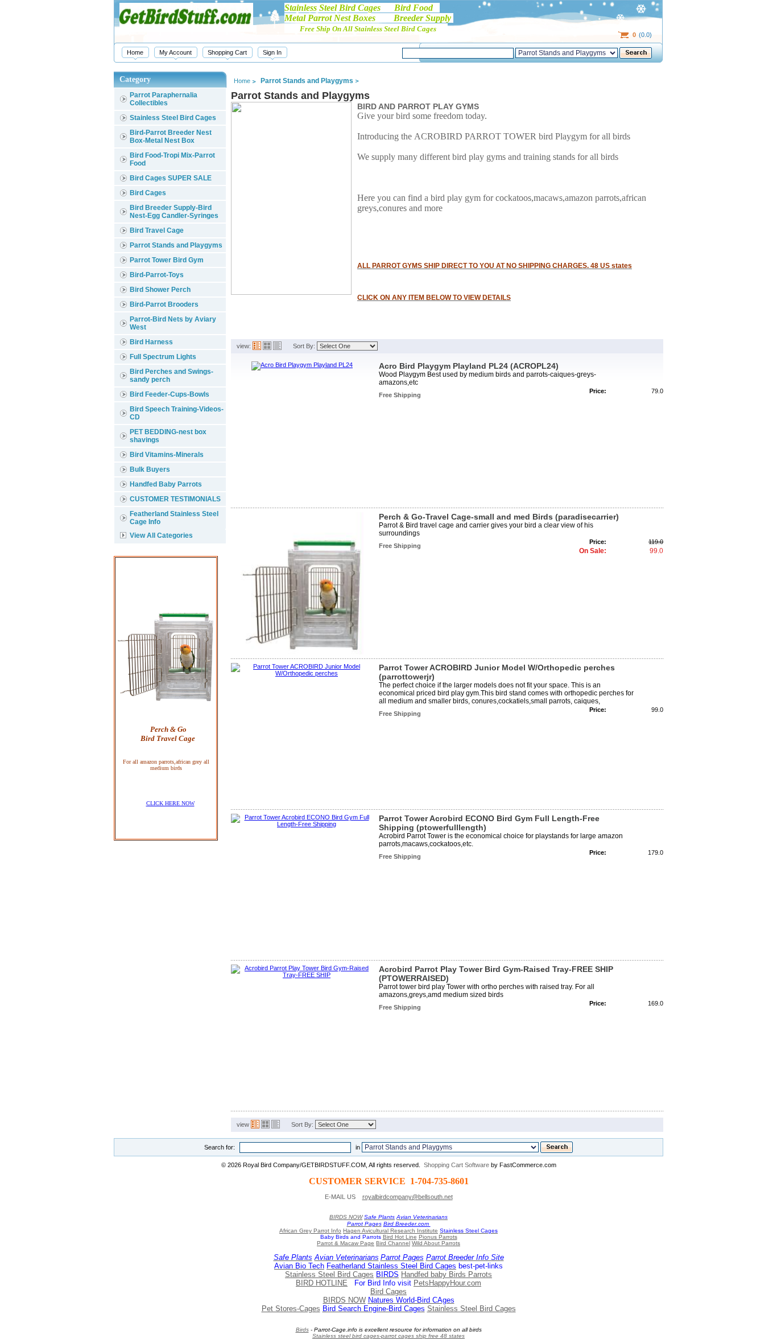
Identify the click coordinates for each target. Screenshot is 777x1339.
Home (135, 52)
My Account (175, 52)
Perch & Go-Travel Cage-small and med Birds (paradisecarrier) (499, 516)
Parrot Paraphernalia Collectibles (163, 99)
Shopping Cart (227, 52)
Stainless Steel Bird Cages (173, 118)
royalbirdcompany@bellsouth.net (407, 1196)
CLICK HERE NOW (170, 803)
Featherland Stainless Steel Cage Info (174, 518)
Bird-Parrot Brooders (164, 304)
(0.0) (642, 34)
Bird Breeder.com (407, 1224)
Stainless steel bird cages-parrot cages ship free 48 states (388, 1336)
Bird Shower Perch (160, 290)
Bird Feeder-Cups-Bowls (169, 394)
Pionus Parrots (438, 1237)
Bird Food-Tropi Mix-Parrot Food (172, 159)
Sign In (272, 52)
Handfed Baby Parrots (166, 484)
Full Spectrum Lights (163, 357)
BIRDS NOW (345, 1217)
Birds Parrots (470, 1274)
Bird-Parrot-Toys (157, 275)
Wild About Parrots (436, 1243)
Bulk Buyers (150, 469)
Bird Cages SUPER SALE (171, 178)
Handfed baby (425, 1274)
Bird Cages (148, 193)
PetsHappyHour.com (447, 1283)
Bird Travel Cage (157, 230)
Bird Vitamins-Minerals (167, 455)
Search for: (219, 1147)
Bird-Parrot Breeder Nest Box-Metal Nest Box (171, 137)
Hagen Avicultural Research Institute (390, 1230)
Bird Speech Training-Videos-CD (177, 413)
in (358, 1147)
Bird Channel (393, 1243)
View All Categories (161, 535)
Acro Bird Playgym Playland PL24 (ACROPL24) (469, 365)
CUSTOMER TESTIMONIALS (175, 499)
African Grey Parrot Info (310, 1230)
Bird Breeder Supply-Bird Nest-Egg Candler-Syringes (174, 212)
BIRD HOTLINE (322, 1283)
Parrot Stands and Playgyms (176, 245)
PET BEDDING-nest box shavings (168, 436)
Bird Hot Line (400, 1237)
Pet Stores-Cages (291, 1308)
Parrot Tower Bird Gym (167, 260)
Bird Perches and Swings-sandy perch (171, 376)
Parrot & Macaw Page (345, 1243)
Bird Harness (151, 342)
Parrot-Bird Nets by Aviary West (173, 323)
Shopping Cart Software (456, 1164)
